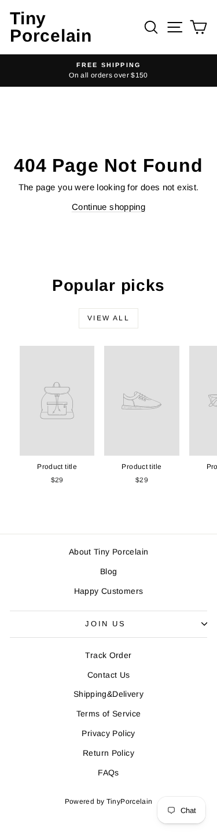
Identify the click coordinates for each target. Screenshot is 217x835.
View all (108, 318)
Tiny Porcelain (51, 27)
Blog (108, 571)
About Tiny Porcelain (109, 551)
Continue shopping (108, 207)
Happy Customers (109, 591)
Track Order (108, 655)
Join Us (105, 623)
